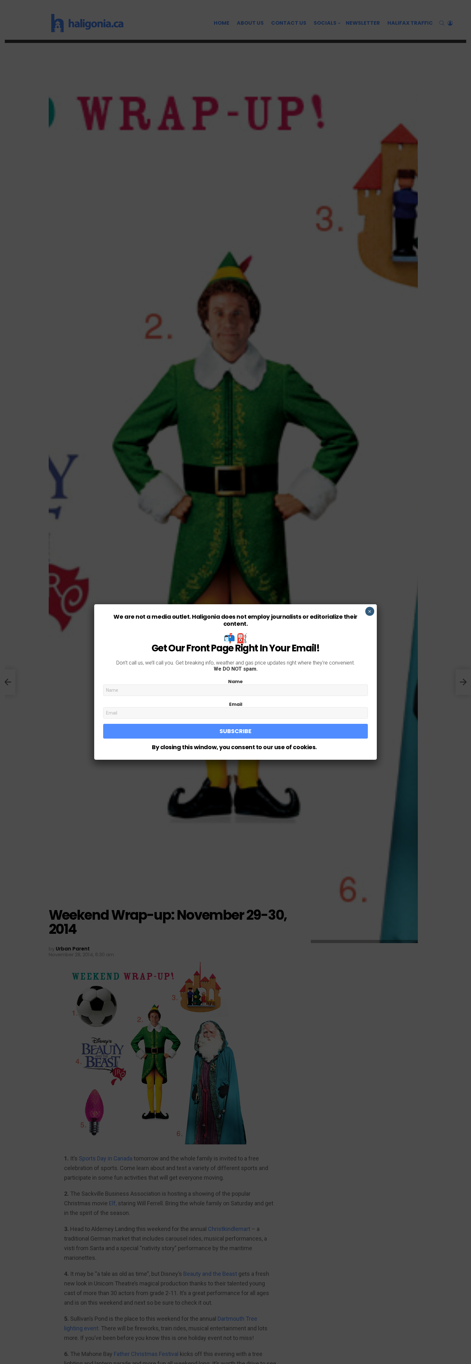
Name (235, 681)
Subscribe (235, 731)
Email (235, 704)
